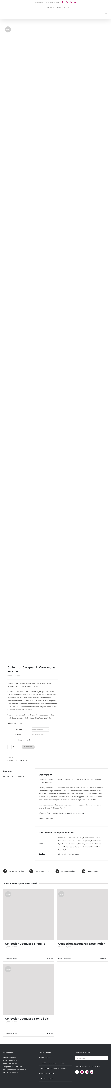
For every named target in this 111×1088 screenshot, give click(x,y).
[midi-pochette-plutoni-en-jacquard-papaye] (28, 520)
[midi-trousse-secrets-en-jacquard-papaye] (28, 423)
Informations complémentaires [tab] (14, 776)
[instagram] (66, 2)
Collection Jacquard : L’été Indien (81, 943)
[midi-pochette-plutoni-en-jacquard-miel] (28, 532)
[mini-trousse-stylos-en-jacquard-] (28, 246)
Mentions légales (46, 1079)
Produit (19, 730)
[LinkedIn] (91, 1072)
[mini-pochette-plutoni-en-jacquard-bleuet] (28, 362)
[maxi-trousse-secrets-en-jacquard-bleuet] (28, 605)
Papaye (76, 854)
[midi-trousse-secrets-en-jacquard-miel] (28, 435)
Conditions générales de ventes (52, 1063)
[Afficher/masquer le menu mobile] (106, 14)
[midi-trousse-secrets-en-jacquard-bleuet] (28, 447)
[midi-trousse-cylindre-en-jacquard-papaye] (28, 472)
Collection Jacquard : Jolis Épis (27, 1018)
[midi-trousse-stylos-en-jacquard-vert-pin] (28, 374)
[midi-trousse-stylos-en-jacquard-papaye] (28, 387)
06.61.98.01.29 (17, 1067)
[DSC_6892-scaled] (28, 49)
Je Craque (28, 747)
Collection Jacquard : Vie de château (70, 813)
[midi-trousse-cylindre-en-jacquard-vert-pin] (28, 459)
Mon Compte (45, 1058)
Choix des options (12, 958)
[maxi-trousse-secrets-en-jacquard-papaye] (28, 581)
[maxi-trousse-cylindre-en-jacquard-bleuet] (28, 654)
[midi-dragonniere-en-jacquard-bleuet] (28, 557)
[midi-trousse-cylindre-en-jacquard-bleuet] (28, 496)
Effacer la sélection (24, 740)
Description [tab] (7, 771)
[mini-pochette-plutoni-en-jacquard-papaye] (28, 338)
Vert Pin (70, 854)
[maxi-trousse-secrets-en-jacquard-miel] (28, 593)
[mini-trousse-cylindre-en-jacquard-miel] (28, 302)
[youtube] (70, 2)
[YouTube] (82, 1072)
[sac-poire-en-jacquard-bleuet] (28, 99)
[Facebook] (77, 1072)
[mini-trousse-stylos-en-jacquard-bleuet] (28, 197)
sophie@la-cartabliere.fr (52, 2)
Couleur (19, 734)
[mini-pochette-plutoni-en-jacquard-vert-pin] (28, 326)
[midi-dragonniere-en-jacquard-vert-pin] (28, 545)
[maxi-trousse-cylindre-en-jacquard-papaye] (28, 630)
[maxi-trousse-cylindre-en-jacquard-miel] (28, 642)
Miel (65, 854)
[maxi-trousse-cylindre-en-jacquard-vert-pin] (28, 617)
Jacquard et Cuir (22, 760)
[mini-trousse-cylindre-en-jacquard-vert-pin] (28, 277)
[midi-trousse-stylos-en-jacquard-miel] (28, 399)
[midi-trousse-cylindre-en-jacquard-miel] (28, 484)
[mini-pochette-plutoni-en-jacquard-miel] (28, 350)
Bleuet (60, 854)
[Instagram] (87, 1072)
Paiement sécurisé (47, 1073)
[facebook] (62, 2)
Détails (50, 958)
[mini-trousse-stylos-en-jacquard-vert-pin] (28, 148)
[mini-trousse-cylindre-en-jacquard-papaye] (28, 289)
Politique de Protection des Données (53, 1068)
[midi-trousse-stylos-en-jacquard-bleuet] (28, 411)
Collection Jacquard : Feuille (25, 943)
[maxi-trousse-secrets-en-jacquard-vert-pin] (28, 569)
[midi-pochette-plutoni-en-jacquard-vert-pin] (28, 508)
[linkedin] (74, 2)
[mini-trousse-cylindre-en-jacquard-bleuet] (28, 314)
